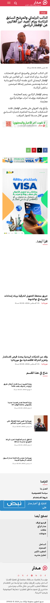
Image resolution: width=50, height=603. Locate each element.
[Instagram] (41, 576)
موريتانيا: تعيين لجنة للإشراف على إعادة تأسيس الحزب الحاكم (19, 422)
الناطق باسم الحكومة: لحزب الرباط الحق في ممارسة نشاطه (19, 440)
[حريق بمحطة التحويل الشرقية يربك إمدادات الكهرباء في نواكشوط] (25, 269)
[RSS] (36, 576)
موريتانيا (44, 303)
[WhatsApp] (28, 150)
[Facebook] (45, 150)
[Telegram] (32, 576)
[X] (39, 150)
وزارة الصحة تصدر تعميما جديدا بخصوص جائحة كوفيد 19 (20, 403)
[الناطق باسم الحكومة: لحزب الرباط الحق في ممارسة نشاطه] (41, 442)
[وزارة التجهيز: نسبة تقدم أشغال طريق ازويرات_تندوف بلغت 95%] (41, 387)
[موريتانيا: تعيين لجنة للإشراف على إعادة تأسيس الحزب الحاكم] (41, 423)
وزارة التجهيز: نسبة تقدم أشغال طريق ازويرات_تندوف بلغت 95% (18, 385)
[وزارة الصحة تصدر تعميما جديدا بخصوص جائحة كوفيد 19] (41, 405)
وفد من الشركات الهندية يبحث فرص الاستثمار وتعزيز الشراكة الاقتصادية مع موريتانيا (25, 358)
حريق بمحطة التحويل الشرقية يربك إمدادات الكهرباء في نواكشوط (26, 297)
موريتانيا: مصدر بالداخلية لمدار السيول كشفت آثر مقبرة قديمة (17, 459)
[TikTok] (27, 576)
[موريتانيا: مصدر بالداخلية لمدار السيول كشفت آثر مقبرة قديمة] (41, 460)
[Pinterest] (34, 150)
